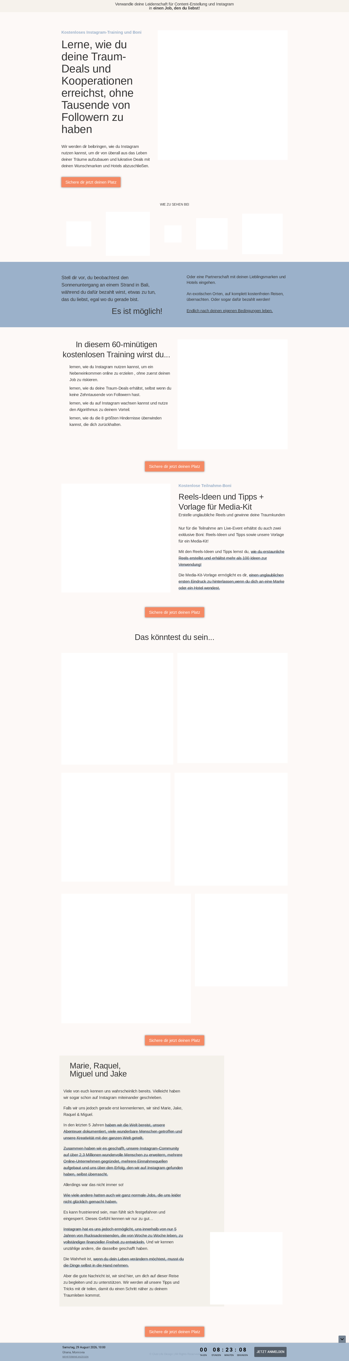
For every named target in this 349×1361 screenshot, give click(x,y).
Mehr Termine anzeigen (75, 1357)
